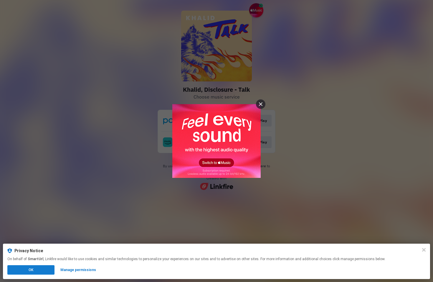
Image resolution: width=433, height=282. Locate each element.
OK (31, 270)
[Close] (424, 250)
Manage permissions (78, 270)
